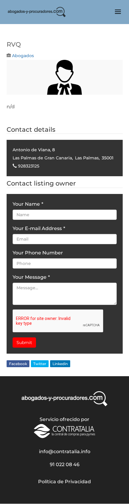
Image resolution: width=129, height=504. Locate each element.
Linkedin (60, 363)
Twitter (39, 363)
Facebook (18, 363)
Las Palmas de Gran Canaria (42, 158)
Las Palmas (87, 158)
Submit (24, 342)
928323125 (28, 166)
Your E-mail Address (39, 228)
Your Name (28, 204)
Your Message (31, 277)
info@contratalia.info (64, 451)
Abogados (23, 55)
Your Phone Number (38, 253)
